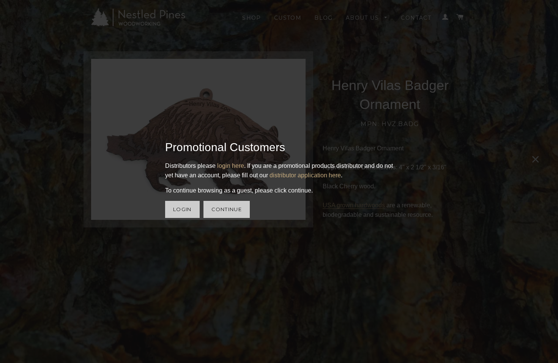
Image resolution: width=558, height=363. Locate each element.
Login (182, 209)
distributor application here (305, 175)
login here (230, 166)
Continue (226, 209)
